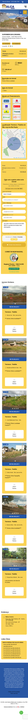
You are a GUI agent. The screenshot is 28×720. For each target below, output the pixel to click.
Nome (3, 197)
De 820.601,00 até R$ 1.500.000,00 (12, 657)
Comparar (17, 43)
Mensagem (4, 220)
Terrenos (4, 36)
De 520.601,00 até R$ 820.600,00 (12, 653)
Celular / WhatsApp (6, 203)
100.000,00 (22, 51)
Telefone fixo (7, 214)
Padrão (8, 36)
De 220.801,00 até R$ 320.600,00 (12, 650)
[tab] (21, 12)
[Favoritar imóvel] (25, 287)
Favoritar (7, 43)
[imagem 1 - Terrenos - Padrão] (14, 295)
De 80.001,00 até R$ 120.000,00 (12, 655)
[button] (22, 1)
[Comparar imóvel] (25, 290)
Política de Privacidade (14, 691)
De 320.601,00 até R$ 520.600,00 (12, 652)
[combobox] (14, 194)
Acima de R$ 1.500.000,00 (10, 644)
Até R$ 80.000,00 (8, 646)
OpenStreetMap (22, 157)
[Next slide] (25, 20)
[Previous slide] (2, 20)
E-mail (3, 208)
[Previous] (4, 295)
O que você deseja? (6, 191)
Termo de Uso (14, 693)
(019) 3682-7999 (15, 1)
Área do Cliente (6, 1)
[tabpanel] (14, 20)
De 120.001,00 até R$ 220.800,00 (12, 648)
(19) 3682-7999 (10, 624)
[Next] (24, 295)
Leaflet (16, 157)
